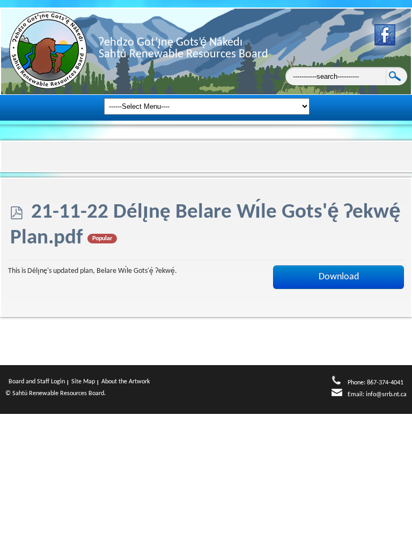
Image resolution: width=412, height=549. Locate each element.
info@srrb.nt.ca (386, 394)
